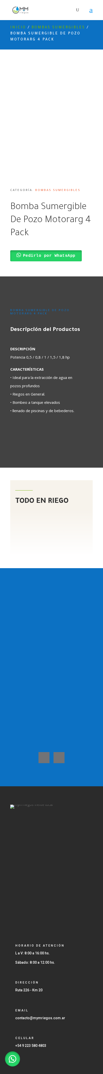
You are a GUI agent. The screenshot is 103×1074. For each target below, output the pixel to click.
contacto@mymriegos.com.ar (42, 709)
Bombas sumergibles (58, 28)
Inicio (18, 28)
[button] (12, 1058)
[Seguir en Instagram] (59, 757)
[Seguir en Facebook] (44, 757)
